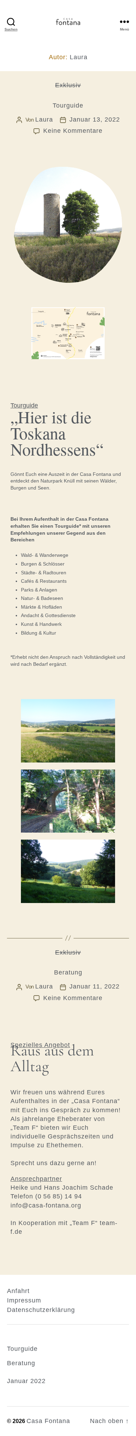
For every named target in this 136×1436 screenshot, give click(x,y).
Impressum (24, 1300)
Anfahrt (18, 1290)
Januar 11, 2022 (94, 986)
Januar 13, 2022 (94, 119)
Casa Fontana (48, 1420)
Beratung (68, 972)
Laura (44, 119)
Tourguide (68, 105)
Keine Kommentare (73, 130)
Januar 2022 (26, 1380)
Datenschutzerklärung (41, 1309)
